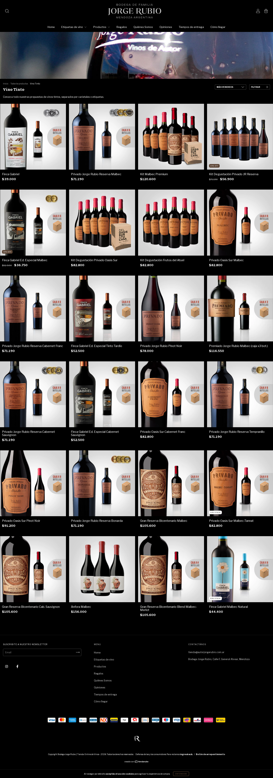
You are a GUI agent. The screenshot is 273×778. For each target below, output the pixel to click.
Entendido (181, 774)
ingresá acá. (186, 754)
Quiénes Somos (143, 27)
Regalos (122, 27)
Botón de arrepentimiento (210, 754)
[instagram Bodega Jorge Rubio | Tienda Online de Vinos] (7, 666)
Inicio (5, 83)
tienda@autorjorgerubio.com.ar (206, 652)
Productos (100, 27)
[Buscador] (7, 11)
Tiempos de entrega (191, 27)
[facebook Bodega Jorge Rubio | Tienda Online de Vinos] (17, 666)
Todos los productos (19, 83)
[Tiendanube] (136, 761)
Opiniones (165, 27)
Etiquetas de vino (72, 27)
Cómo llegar (217, 27)
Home (51, 27)
